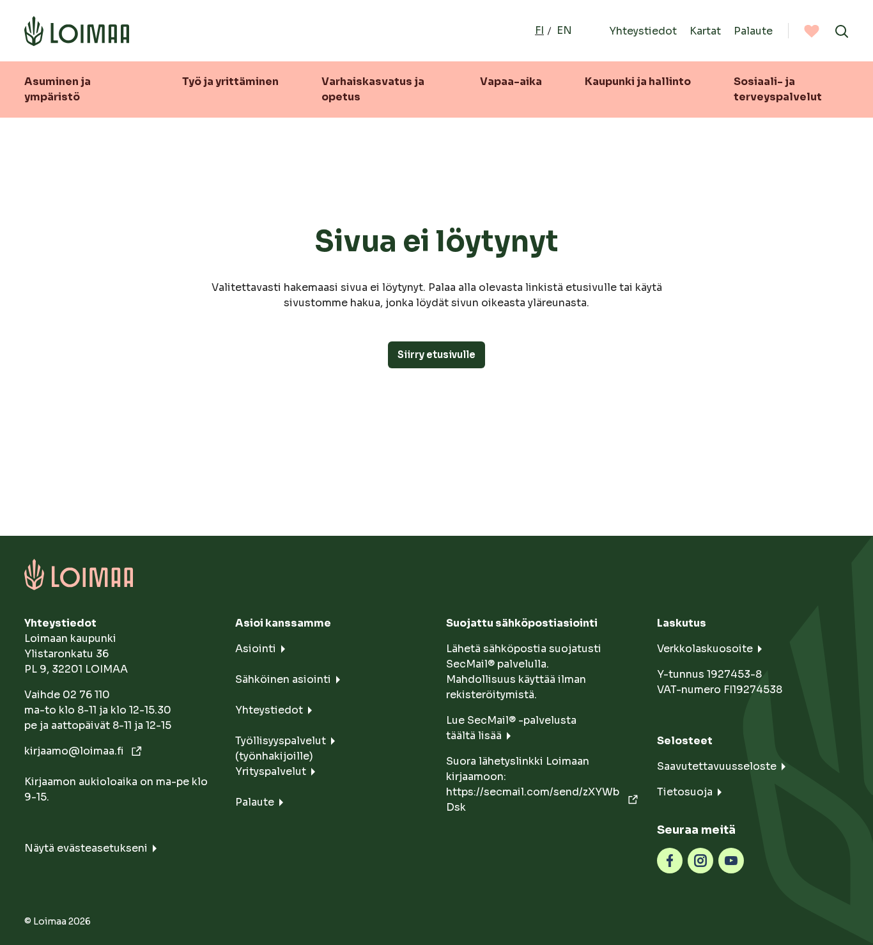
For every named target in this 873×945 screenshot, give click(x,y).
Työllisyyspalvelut (280, 740)
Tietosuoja (685, 792)
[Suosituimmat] (811, 30)
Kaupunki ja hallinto (638, 81)
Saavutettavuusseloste (716, 766)
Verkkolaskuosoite (705, 648)
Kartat (705, 30)
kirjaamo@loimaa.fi (75, 751)
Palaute (753, 30)
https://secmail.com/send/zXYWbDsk (532, 799)
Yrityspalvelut (270, 771)
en (564, 30)
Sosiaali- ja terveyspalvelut (778, 89)
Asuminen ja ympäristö (57, 89)
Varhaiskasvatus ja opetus (372, 89)
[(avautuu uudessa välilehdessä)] (670, 859)
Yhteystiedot (643, 30)
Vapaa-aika (511, 81)
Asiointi (255, 648)
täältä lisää (474, 735)
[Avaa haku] (842, 30)
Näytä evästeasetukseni (86, 848)
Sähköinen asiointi (283, 679)
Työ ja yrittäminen (230, 81)
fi (539, 30)
